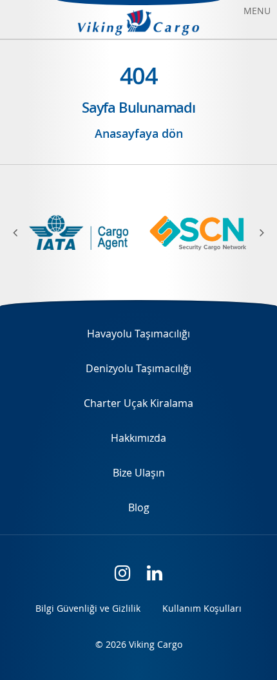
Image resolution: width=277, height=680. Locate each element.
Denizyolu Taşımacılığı (138, 368)
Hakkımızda (138, 438)
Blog (138, 507)
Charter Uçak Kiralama (138, 403)
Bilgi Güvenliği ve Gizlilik (87, 608)
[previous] (22, 232)
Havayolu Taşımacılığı (138, 333)
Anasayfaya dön (139, 133)
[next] (254, 232)
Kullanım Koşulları (202, 608)
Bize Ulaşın (139, 473)
